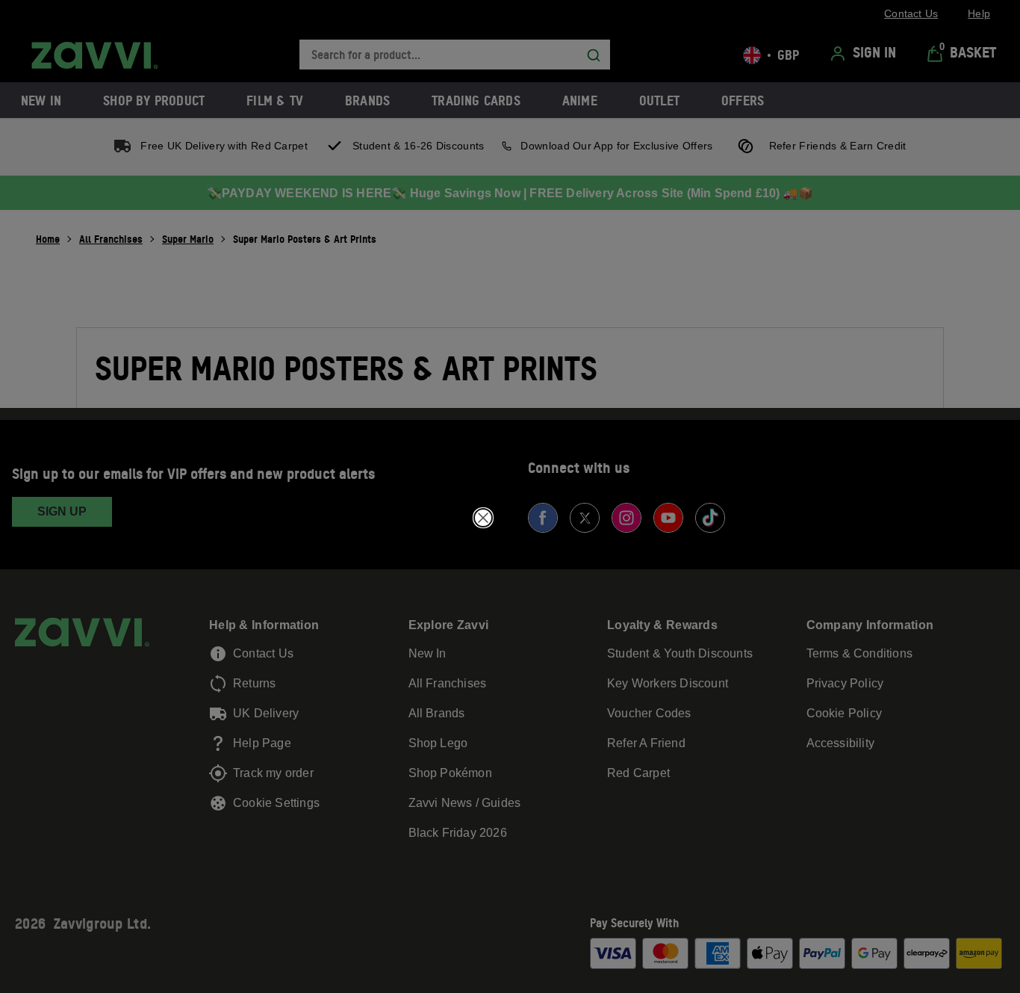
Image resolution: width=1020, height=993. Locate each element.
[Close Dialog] (483, 518)
